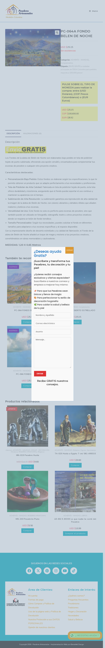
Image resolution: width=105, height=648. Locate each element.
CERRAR (69, 250)
